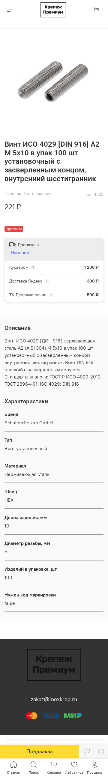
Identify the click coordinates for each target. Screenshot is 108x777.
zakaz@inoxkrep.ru (54, 699)
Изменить (20, 252)
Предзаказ (39, 751)
